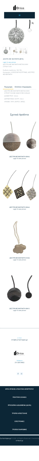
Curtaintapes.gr (5, 438)
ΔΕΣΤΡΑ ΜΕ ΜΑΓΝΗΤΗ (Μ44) (19, 207)
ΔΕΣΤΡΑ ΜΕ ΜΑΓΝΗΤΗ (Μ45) (19, 156)
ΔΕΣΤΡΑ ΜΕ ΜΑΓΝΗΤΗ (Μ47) (19, 308)
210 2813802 (19, 362)
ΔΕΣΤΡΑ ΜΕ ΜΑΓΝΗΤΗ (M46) (20, 258)
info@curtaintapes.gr (19, 340)
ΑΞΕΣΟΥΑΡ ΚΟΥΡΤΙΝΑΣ (19, 72)
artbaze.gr (19, 440)
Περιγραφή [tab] (8, 87)
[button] (33, 23)
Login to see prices (9, 62)
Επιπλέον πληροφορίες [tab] (23, 87)
